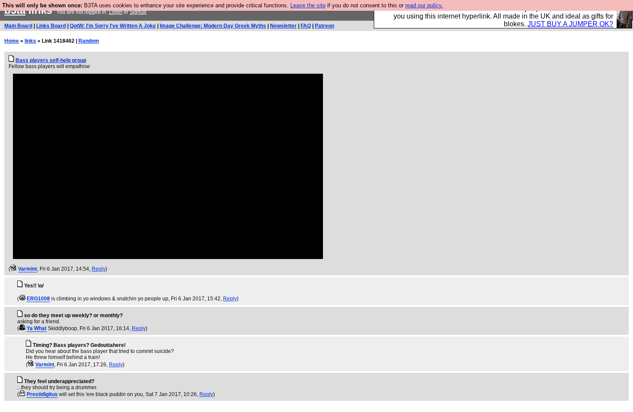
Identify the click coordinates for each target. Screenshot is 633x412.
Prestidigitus (42, 394)
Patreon (324, 26)
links (30, 41)
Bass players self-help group (51, 60)
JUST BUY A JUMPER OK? (570, 24)
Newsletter (283, 26)
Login (115, 12)
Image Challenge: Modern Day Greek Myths (213, 26)
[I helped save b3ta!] (13, 269)
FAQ (306, 26)
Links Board (51, 26)
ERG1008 (38, 299)
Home (11, 41)
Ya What (37, 328)
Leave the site (308, 5)
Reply (99, 269)
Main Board (18, 26)
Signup (138, 12)
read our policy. (424, 5)
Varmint (27, 269)
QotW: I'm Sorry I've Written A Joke (113, 26)
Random (88, 41)
